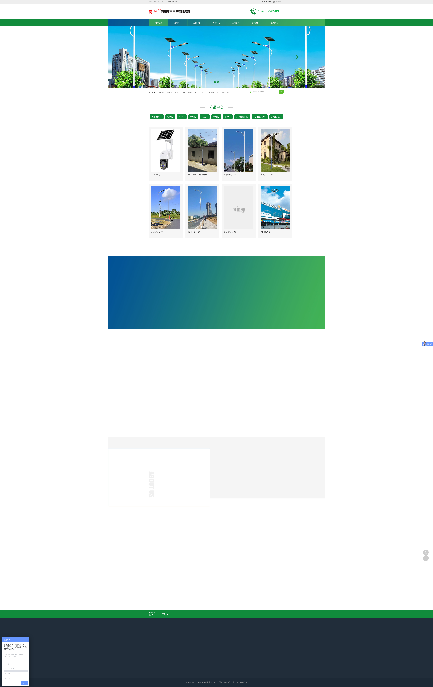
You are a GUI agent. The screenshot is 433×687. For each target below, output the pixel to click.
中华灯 (204, 92)
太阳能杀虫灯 (225, 92)
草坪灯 (197, 92)
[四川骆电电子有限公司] (169, 11)
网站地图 (269, 2)
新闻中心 (197, 23)
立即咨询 (283, 528)
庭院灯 (190, 92)
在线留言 (255, 23)
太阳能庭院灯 (213, 92)
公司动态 (210, 561)
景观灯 (183, 92)
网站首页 (158, 23)
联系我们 (274, 23)
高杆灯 (176, 92)
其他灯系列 (276, 117)
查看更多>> (216, 257)
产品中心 (216, 23)
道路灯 (169, 92)
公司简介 (279, 2)
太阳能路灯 (161, 92)
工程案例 (235, 23)
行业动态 (223, 561)
